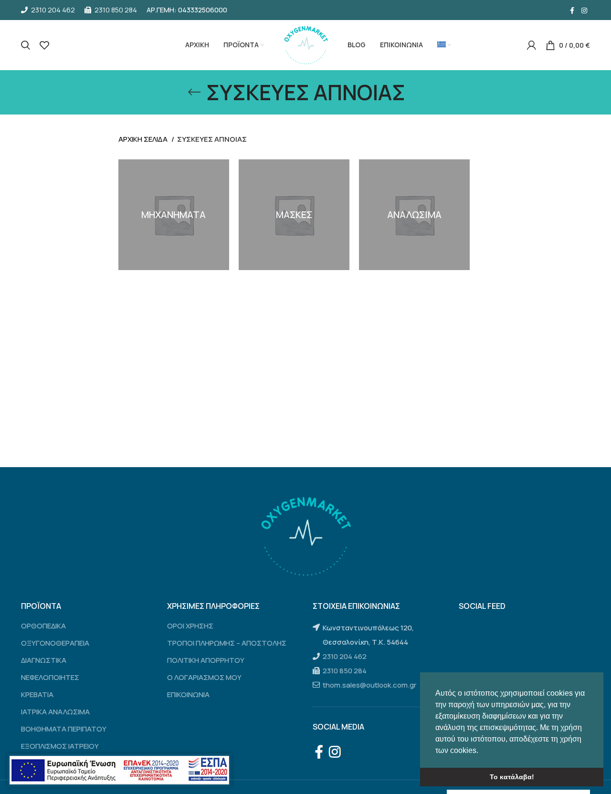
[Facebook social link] (572, 10)
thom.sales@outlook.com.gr (369, 685)
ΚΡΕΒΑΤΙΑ (37, 695)
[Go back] (194, 92)
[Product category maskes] (294, 214)
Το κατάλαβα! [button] (512, 777)
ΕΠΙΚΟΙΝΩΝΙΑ (188, 695)
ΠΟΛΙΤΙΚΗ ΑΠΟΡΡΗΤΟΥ (205, 660)
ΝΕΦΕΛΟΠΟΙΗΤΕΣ (50, 677)
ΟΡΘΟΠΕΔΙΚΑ (43, 626)
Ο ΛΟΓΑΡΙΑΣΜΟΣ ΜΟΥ (204, 677)
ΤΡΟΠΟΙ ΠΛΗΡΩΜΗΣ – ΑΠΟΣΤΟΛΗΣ (226, 643)
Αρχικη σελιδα (143, 139)
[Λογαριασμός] (531, 45)
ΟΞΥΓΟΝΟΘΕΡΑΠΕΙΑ (55, 643)
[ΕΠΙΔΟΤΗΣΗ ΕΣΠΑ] (119, 770)
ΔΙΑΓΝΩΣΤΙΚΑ (43, 660)
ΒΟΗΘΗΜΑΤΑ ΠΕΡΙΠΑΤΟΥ (63, 729)
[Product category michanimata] (173, 214)
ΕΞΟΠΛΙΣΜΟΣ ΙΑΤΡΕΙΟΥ (60, 746)
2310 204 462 (345, 656)
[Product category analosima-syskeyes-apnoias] (414, 214)
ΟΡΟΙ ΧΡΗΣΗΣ (190, 626)
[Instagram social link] (584, 10)
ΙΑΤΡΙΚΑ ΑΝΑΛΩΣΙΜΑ (55, 712)
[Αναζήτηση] (25, 45)
